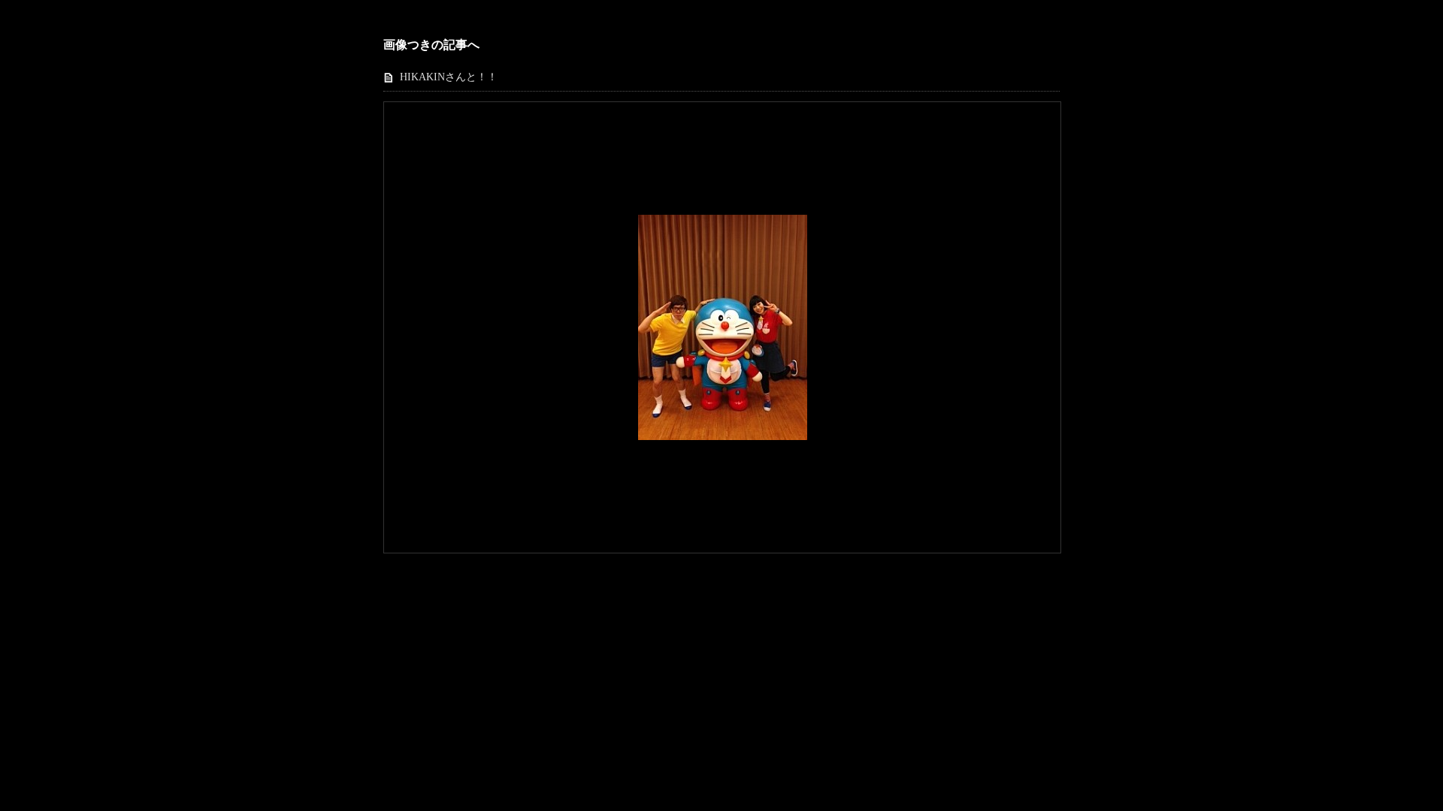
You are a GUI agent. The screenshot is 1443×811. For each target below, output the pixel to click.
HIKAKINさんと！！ (449, 77)
